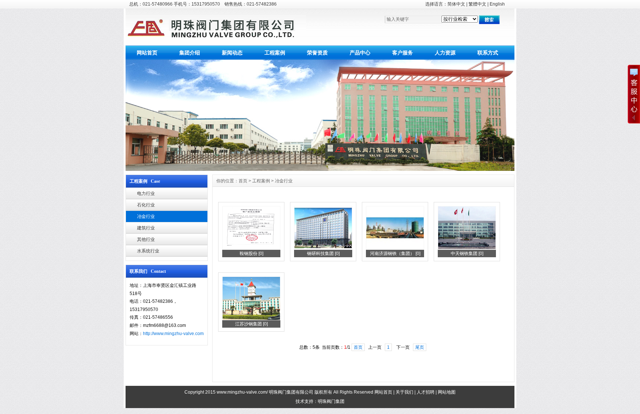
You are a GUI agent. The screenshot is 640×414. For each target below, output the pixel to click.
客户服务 (402, 53)
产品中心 (360, 53)
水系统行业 (148, 251)
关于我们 (404, 392)
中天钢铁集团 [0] (467, 253)
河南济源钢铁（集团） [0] (395, 253)
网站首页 (147, 53)
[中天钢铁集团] (467, 248)
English (497, 4)
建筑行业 (146, 228)
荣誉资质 (317, 53)
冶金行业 (146, 216)
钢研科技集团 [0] (323, 253)
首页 (243, 180)
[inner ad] (320, 169)
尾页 (419, 347)
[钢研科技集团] (323, 248)
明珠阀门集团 (331, 401)
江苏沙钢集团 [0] (251, 324)
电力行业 (146, 193)
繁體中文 (477, 4)
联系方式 (487, 53)
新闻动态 (232, 53)
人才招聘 (425, 392)
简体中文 (456, 4)
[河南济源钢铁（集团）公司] (395, 248)
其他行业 (146, 239)
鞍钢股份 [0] (251, 253)
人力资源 (445, 53)
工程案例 (274, 53)
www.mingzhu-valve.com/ (242, 392)
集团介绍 (189, 53)
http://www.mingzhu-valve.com (173, 333)
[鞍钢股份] (251, 248)
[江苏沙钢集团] (251, 318)
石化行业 (146, 205)
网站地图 (447, 392)
